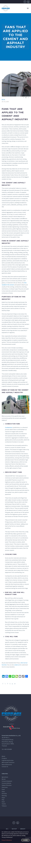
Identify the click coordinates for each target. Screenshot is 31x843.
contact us (17, 665)
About (3, 756)
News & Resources (7, 764)
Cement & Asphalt (7, 781)
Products (4, 758)
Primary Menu (27, 8)
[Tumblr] (10, 683)
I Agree (25, 840)
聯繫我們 (22, 829)
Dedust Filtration (6, 785)
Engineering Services (7, 760)
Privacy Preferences (7, 840)
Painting (4, 795)
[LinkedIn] (28, 1)
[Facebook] (25, 1)
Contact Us (5, 766)
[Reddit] (14, 683)
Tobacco (4, 806)
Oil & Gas (4, 793)
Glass (3, 791)
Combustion (8, 427)
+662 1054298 (8, 749)
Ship (3, 799)
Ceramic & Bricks (6, 783)
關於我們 (14, 829)
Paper (3, 797)
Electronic (5, 787)
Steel (3, 802)
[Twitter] (5, 683)
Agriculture (5, 777)
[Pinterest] (7, 683)
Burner (4, 779)
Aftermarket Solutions (8, 762)
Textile (4, 804)
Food (3, 789)
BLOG (3, 99)
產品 (7, 829)
